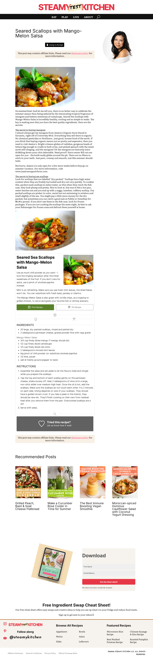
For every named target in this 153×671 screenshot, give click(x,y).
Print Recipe (37, 307)
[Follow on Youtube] (5, 638)
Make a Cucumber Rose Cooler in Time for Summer (60, 506)
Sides (58, 641)
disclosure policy (80, 53)
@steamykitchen (25, 637)
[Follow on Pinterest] (5, 631)
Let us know (53, 425)
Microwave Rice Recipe (115, 633)
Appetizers (61, 631)
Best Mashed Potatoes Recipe (115, 641)
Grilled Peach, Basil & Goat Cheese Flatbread (27, 506)
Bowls (82, 631)
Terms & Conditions (34, 653)
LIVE (76, 17)
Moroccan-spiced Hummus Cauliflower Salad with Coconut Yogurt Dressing (124, 508)
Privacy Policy (50, 653)
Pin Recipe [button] (76, 307)
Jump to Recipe (56, 44)
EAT (54, 17)
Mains (59, 636)
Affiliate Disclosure (15, 653)
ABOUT (88, 17)
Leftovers (84, 641)
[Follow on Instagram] (5, 624)
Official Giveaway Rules (67, 653)
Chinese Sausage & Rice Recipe (138, 633)
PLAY (65, 17)
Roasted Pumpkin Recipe (139, 641)
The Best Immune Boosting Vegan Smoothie (92, 506)
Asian (82, 636)
